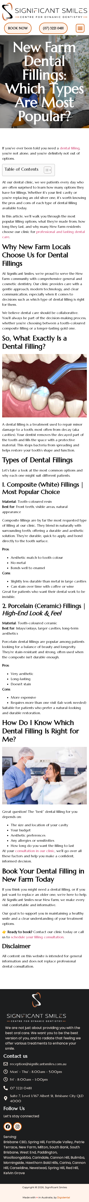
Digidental (63, 1197)
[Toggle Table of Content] (45, 170)
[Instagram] (17, 1126)
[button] (80, 28)
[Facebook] (7, 1126)
